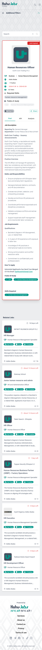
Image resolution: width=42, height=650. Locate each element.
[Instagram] (31, 638)
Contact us (21, 624)
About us (21, 620)
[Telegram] (15, 638)
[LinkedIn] (11, 638)
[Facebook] (19, 638)
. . (39, 4)
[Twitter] (23, 638)
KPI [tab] (20, 118)
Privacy (21, 628)
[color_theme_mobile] (35, 4)
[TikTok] (27, 638)
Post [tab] (10, 118)
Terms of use (21, 633)
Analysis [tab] (31, 118)
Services (21, 616)
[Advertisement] (21, 21)
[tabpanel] (21, 210)
